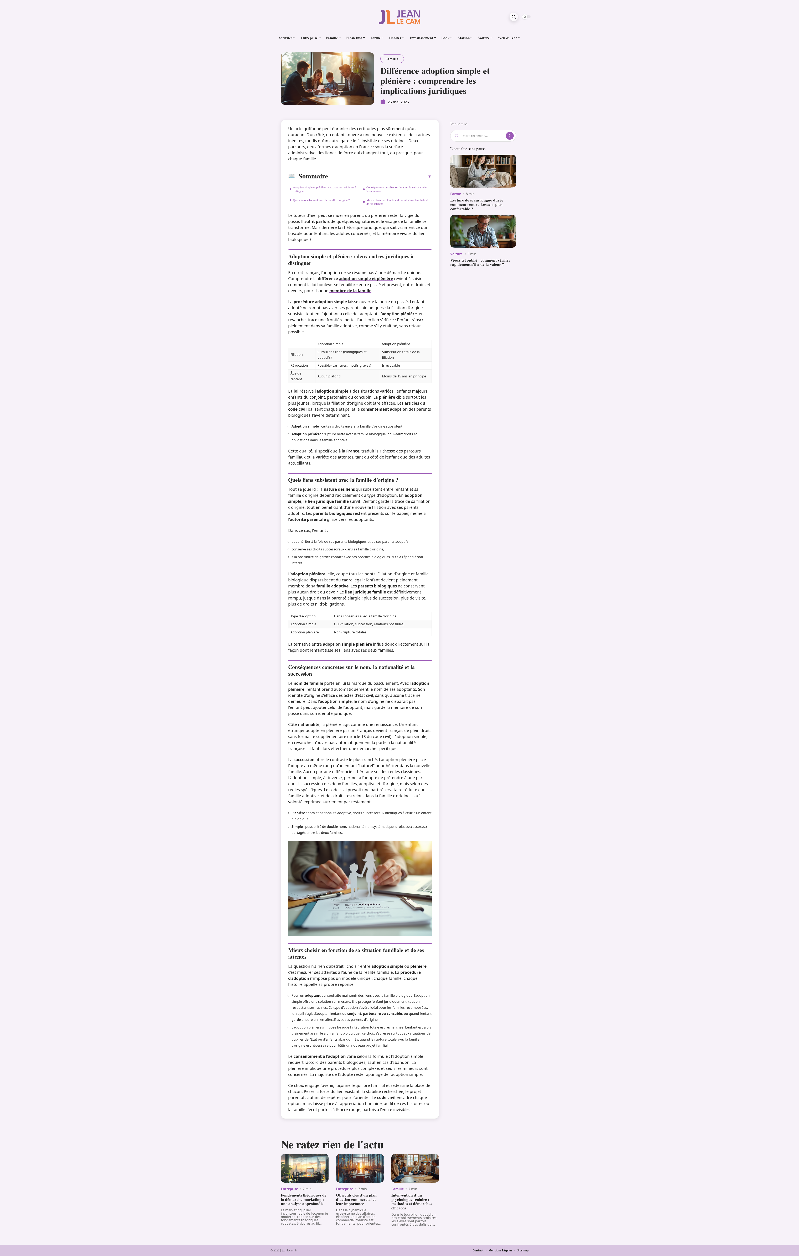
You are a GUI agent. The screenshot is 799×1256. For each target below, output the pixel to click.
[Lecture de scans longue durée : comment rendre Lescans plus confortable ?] (483, 171)
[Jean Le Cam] (399, 16)
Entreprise (289, 1188)
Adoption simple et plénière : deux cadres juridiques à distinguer (324, 189)
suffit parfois (317, 221)
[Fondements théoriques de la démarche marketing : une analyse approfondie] (305, 1168)
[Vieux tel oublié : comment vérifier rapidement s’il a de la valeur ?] (483, 231)
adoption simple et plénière (366, 278)
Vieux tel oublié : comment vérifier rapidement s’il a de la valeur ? (480, 262)
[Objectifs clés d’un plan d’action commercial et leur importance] (360, 1168)
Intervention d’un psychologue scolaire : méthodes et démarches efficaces (411, 1201)
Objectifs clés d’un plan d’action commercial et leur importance (356, 1199)
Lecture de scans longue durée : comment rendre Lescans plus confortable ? (478, 204)
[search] (514, 17)
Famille (392, 59)
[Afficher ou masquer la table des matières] (380, 176)
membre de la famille (350, 290)
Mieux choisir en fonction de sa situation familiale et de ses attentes (397, 202)
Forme (455, 193)
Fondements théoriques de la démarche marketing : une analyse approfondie (303, 1199)
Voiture (456, 254)
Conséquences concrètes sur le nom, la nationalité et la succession (396, 189)
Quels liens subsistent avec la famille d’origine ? (321, 200)
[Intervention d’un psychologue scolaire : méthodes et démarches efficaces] (415, 1168)
